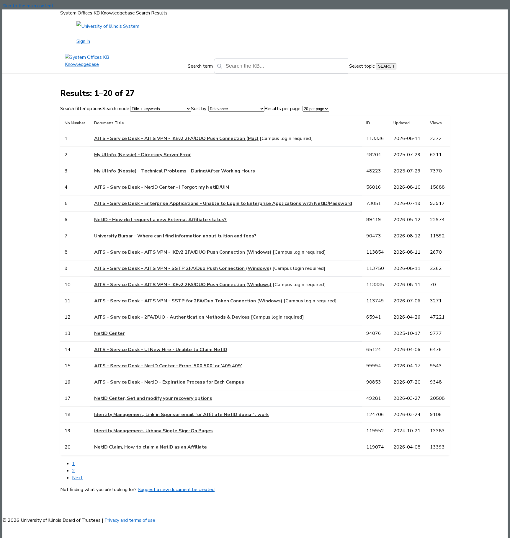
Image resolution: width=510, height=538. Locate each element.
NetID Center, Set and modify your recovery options (153, 398)
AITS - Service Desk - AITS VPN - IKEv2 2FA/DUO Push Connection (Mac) (176, 138)
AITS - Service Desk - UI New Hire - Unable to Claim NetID (160, 349)
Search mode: (116, 108)
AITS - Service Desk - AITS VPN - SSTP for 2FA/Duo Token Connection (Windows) (188, 301)
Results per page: (282, 108)
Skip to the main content (27, 6)
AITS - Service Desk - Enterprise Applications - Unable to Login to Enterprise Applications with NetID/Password (223, 203)
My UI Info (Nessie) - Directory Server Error (142, 154)
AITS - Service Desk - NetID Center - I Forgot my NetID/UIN (161, 187)
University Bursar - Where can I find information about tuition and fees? (175, 236)
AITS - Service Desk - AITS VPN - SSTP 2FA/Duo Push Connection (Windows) (182, 268)
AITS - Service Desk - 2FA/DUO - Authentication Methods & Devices (172, 317)
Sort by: (199, 108)
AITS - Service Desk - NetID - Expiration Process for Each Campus (169, 382)
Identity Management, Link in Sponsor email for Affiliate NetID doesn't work (181, 414)
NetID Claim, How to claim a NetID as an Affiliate (150, 447)
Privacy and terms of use (129, 520)
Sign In (83, 41)
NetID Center (109, 333)
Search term (200, 66)
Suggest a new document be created (176, 489)
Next (77, 478)
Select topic (362, 66)
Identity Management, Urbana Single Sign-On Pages (153, 431)
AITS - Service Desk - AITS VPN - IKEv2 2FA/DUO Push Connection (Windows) (183, 252)
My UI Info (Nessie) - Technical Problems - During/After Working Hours (174, 171)
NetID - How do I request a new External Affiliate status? (160, 219)
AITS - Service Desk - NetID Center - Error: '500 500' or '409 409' (168, 366)
